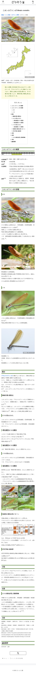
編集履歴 (14, 141)
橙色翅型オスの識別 (18, 120)
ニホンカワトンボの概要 (17, 105)
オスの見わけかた (17, 118)
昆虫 (2, 15)
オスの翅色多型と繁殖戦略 (19, 137)
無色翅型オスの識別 (18, 122)
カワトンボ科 (15, 15)
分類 (13, 133)
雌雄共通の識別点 (17, 116)
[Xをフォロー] (18, 653)
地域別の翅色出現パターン (19, 129)
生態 (13, 135)
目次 (15, 102)
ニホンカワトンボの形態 (17, 107)
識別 (13, 114)
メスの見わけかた (17, 124)
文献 (13, 139)
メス (14, 112)
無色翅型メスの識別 (18, 126)
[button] (30, 314)
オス (14, 110)
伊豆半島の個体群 (17, 131)
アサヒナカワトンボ (6, 375)
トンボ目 (7, 15)
